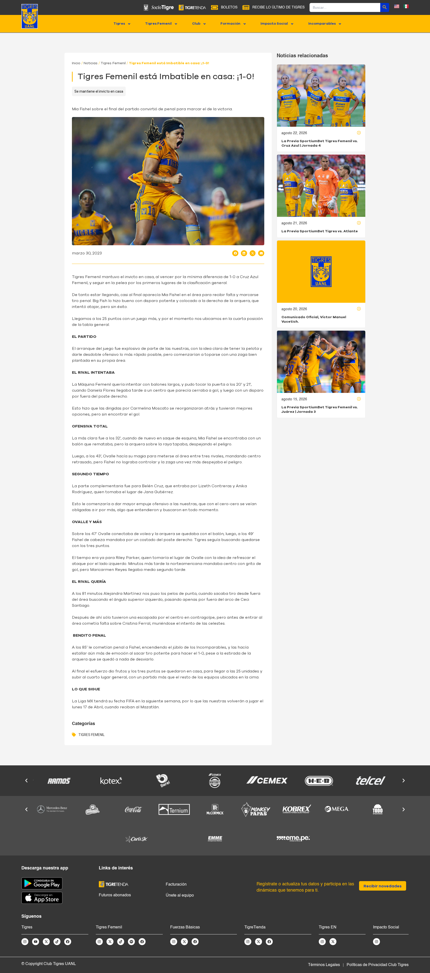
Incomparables (322, 23)
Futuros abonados (115, 895)
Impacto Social (274, 23)
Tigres (119, 23)
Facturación (176, 885)
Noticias (91, 63)
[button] (235, 253)
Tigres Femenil (158, 23)
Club (196, 23)
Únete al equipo (180, 896)
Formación (230, 23)
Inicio (76, 63)
